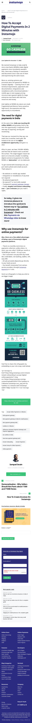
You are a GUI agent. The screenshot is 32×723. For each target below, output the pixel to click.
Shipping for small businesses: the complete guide (15, 612)
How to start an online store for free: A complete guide (15, 601)
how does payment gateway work (11, 438)
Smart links (20, 638)
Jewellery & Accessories (23, 675)
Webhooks (20, 656)
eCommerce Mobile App (8, 650)
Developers (21, 648)
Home (3, 10)
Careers (19, 692)
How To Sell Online (6, 679)
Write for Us (27, 720)
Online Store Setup (6, 635)
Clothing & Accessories (23, 666)
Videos (3, 690)
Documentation (22, 652)
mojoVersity (5, 687)
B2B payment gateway (8, 415)
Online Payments (23, 632)
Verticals (20, 663)
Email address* (7, 561)
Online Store (5, 632)
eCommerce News (6, 677)
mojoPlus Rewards (6, 658)
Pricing (3, 702)
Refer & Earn (5, 706)
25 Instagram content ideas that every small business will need (14, 618)
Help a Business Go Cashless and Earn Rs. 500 (16, 402)
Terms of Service (15, 720)
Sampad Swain (7, 38)
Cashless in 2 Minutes (8, 426)
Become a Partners (6, 704)
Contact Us (20, 694)
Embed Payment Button (24, 640)
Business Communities (7, 694)
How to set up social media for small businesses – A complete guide (16, 607)
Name (4, 554)
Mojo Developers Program (24, 654)
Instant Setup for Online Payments (12, 445)
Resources (5, 684)
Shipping (4, 638)
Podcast (4, 692)
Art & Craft (20, 667)
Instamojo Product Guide (8, 666)
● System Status (6, 708)
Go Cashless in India (8, 435)
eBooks (3, 689)
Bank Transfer (5, 654)
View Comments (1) (15, 474)
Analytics (4, 640)
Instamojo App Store (7, 652)
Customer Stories (6, 696)
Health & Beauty (22, 673)
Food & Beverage (22, 671)
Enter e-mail (6, 528)
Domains (4, 637)
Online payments (7, 449)
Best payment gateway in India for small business (15, 419)
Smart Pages (21, 635)
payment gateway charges (20, 184)
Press (19, 690)
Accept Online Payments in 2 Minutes (16, 412)
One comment (6, 40)
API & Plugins (21, 650)
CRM (3, 642)
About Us (20, 687)
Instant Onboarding (8, 442)
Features (4, 648)
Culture (19, 689)
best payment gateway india (10, 422)
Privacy (21, 720)
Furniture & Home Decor (24, 669)
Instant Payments (20, 442)
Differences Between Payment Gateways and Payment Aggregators (14, 430)
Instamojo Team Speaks (8, 667)
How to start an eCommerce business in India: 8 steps (15, 594)
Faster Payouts (21, 642)
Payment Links (21, 637)
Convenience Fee (6, 656)
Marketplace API (22, 658)
